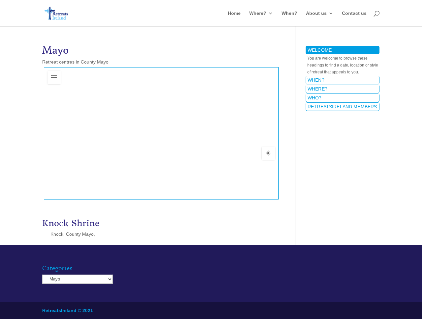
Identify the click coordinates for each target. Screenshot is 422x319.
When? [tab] (316, 80)
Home (234, 13)
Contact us (354, 13)
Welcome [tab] (320, 50)
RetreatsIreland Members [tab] (342, 106)
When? (289, 13)
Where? (257, 13)
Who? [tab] (315, 97)
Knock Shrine (70, 223)
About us (316, 13)
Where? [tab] (317, 89)
